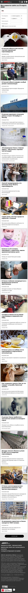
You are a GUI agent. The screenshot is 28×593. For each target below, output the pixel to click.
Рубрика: (3, 18)
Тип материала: (5, 15)
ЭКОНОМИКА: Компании (8, 160)
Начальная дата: (5, 21)
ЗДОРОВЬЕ (4, 194)
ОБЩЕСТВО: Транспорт (8, 125)
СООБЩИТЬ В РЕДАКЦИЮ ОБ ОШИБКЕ (11, 551)
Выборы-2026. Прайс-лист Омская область (13, 547)
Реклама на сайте (6, 545)
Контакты (4, 549)
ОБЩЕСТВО (4, 258)
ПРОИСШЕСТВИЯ (6, 292)
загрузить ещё (14, 536)
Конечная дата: (5, 23)
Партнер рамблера (12, 586)
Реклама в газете (17, 545)
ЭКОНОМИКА (5, 463)
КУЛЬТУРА (4, 226)
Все (3, 10)
